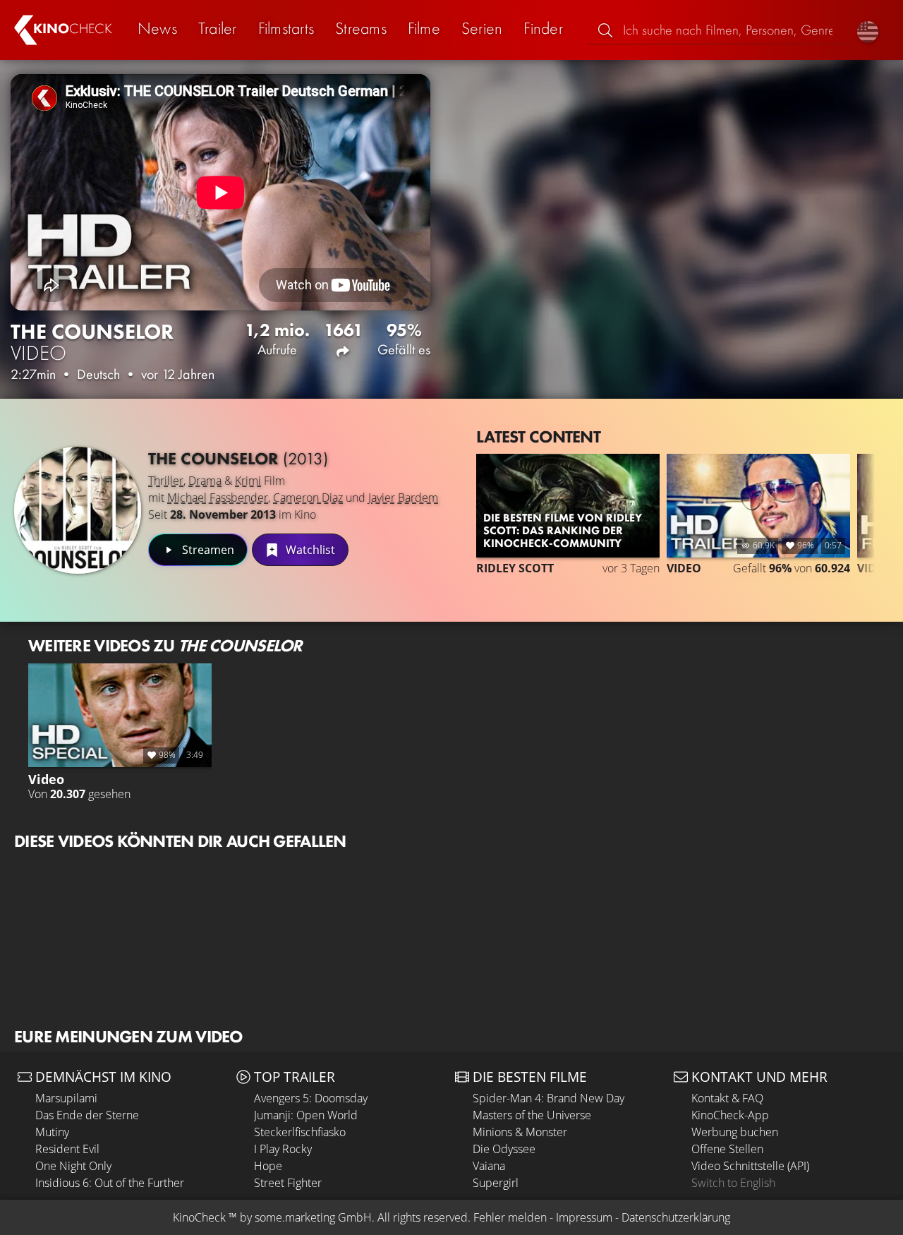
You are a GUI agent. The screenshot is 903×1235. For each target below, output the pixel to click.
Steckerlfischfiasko (300, 1132)
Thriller (165, 480)
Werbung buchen (734, 1132)
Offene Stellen (727, 1149)
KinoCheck (199, 1217)
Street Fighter (288, 1183)
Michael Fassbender (217, 497)
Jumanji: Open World (306, 1115)
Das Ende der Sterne (87, 1115)
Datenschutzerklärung (676, 1217)
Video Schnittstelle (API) (750, 1166)
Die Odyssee (504, 1149)
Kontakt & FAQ (727, 1098)
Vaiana (489, 1166)
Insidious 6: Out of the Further (109, 1183)
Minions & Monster (520, 1132)
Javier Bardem (403, 497)
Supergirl (496, 1183)
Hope (268, 1166)
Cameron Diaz (308, 497)
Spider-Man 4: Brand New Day (548, 1098)
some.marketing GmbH (313, 1217)
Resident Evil (67, 1149)
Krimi (248, 480)
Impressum (584, 1217)
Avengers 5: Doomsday (311, 1098)
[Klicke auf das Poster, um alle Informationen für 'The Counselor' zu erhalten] (77, 510)
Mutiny (52, 1132)
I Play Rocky (283, 1149)
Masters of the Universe (532, 1115)
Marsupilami (66, 1098)
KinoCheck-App (730, 1115)
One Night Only (73, 1166)
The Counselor (238, 458)
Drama (205, 480)
